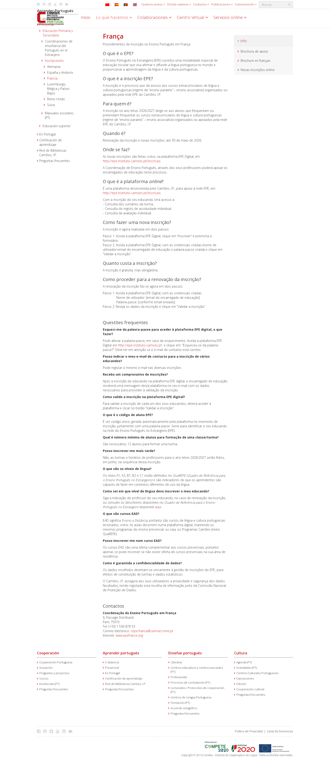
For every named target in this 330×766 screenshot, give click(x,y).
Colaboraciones (153, 17)
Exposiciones (245, 678)
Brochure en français (256, 60)
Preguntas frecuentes (54, 161)
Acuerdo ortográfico (184, 708)
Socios (43, 678)
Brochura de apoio (254, 51)
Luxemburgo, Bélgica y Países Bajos (58, 88)
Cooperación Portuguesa (55, 662)
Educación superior (57, 126)
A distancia (47, 19)
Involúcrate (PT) (49, 684)
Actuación (46, 668)
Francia (52, 78)
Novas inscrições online (258, 70)
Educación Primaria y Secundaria (58, 33)
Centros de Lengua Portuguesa (191, 697)
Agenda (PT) (244, 662)
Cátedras (176, 662)
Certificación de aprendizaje (50, 142)
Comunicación (245, 4)
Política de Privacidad (249, 731)
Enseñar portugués (185, 653)
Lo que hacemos (112, 17)
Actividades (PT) (246, 668)
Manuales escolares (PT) (59, 115)
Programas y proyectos (54, 673)
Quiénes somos (152, 4)
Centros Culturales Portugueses (257, 673)
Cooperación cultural (250, 689)
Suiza (51, 105)
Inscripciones (54, 60)
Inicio (85, 17)
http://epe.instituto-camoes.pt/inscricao (132, 161)
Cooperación (48, 653)
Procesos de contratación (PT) (190, 682)
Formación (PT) (180, 703)
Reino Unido (56, 99)
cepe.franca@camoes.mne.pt (152, 631)
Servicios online (228, 17)
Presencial (46, 24)
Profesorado (179, 677)
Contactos (200, 4)
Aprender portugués (121, 653)
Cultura (240, 653)
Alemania (53, 66)
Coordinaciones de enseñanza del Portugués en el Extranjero (59, 48)
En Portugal (47, 134)
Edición (241, 684)
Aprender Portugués (55, 10)
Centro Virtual (191, 17)
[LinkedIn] (65, 731)
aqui (158, 507)
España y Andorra (60, 72)
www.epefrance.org (129, 635)
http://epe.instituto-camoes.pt (140, 345)
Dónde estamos (178, 4)
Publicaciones (221, 4)
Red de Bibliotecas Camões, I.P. (52, 152)
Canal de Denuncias (280, 731)
